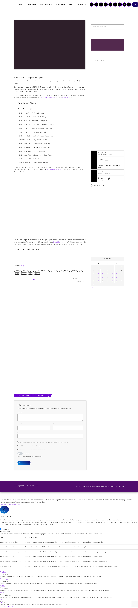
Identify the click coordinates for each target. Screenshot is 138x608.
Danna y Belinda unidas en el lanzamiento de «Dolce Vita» (108, 217)
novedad (23, 273)
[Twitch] (101, 4)
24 (93, 281)
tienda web (65, 98)
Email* (54, 424)
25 (98, 281)
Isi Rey (22, 265)
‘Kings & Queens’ (58, 242)
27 (107, 281)
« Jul (92, 287)
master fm (46, 270)
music (61, 270)
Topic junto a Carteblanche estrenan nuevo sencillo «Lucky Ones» (110, 246)
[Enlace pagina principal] (6, 4)
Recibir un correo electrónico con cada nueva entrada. (33, 449)
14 (112, 274)
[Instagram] (110, 4)
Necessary (5, 529)
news (81, 270)
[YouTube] (92, 4)
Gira (32, 270)
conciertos (25, 270)
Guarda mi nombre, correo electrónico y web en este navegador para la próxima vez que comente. (44, 442)
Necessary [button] (3, 527)
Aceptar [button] (17, 504)
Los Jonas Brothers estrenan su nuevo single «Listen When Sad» (30, 370)
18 (98, 277)
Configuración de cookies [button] (7, 504)
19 (102, 277)
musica (67, 270)
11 (98, 274)
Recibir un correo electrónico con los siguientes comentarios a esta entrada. (38, 446)
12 (102, 274)
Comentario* (20, 412)
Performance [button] (4, 579)
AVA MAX (17, 270)
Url (18, 432)
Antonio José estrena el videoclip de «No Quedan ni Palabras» (110, 227)
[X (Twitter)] (96, 4)
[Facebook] (115, 4)
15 (116, 274)
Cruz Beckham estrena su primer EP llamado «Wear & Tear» (67, 370)
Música (45, 302)
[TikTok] (106, 4)
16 (121, 274)
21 (112, 277)
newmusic (74, 270)
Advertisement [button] (4, 593)
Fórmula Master (99, 84)
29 (116, 281)
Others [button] (2, 600)
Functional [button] (3, 572)
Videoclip (37, 273)
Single (30, 273)
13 (107, 274)
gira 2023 (38, 270)
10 (93, 274)
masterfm (54, 270)
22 (116, 277)
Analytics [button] (2, 586)
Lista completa (97, 185)
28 (112, 281)
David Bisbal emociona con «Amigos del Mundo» (110, 236)
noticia (17, 273)
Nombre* (19, 424)
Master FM (96, 80)
